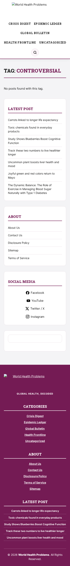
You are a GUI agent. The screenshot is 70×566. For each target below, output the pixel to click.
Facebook (37, 293)
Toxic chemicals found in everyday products (35, 517)
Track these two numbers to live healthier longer (35, 531)
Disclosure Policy (18, 242)
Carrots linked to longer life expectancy (33, 120)
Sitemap (13, 250)
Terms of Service (18, 258)
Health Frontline (20, 42)
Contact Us (15, 235)
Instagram (37, 317)
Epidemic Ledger (48, 24)
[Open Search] (35, 52)
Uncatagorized (52, 42)
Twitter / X (37, 308)
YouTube (38, 300)
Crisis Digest (20, 24)
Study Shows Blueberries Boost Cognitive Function (35, 524)
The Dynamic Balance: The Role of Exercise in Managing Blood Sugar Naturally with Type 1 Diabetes (30, 189)
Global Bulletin (35, 33)
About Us (14, 227)
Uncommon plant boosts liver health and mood (35, 537)
